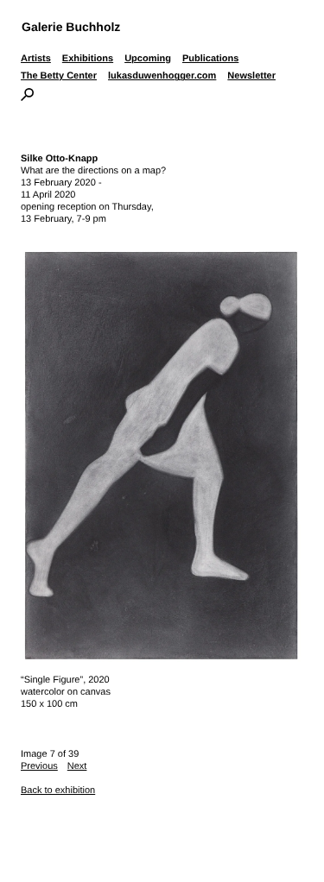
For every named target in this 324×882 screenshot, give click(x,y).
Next (77, 766)
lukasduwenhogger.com (162, 76)
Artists (36, 59)
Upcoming (147, 59)
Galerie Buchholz (71, 27)
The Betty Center (59, 76)
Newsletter (251, 76)
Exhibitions (87, 59)
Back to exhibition (58, 790)
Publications (210, 59)
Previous (39, 766)
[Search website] (27, 97)
